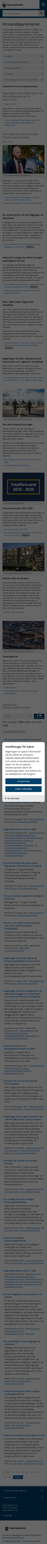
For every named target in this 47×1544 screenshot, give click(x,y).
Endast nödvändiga (23, 789)
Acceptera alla (24, 781)
